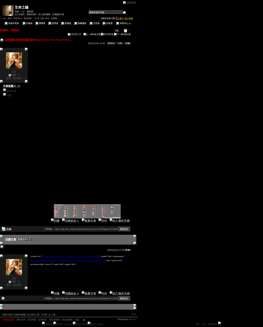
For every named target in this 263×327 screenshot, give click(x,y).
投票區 (54, 23)
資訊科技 (18, 18)
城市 (10, 18)
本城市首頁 (13, 23)
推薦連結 (81, 23)
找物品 (15, 30)
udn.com (132, 319)
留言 (8, 78)
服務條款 (42, 320)
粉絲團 (49, 324)
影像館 (67, 23)
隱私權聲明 (67, 320)
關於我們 (21, 320)
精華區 (41, 23)
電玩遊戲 (27, 18)
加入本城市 (20, 14)
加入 (204, 324)
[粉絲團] (43, 323)
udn (4, 18)
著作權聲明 (54, 320)
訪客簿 (109, 23)
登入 (198, 324)
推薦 (128, 43)
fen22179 (11, 91)
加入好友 (17, 78)
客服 (77, 320)
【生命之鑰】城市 (41, 18)
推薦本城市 (31, 14)
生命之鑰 (21, 7)
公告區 (96, 23)
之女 (23, 12)
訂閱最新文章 (58, 14)
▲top (133, 314)
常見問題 (32, 320)
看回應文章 (76, 34)
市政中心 (125, 23)
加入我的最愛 (44, 14)
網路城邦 (131, 2)
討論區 (29, 23)
